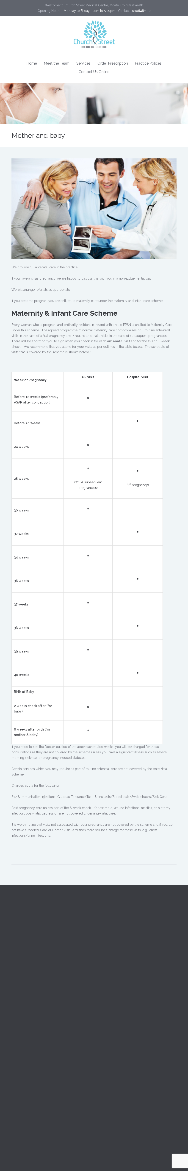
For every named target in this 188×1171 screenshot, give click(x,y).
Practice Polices (148, 63)
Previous (18, 208)
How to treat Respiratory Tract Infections (41, 1060)
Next (170, 208)
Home (31, 63)
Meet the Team (56, 63)
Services (83, 63)
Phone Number (22, 1097)
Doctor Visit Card (46, 981)
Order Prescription (112, 63)
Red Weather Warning (51, 999)
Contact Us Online (94, 72)
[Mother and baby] (94, 208)
